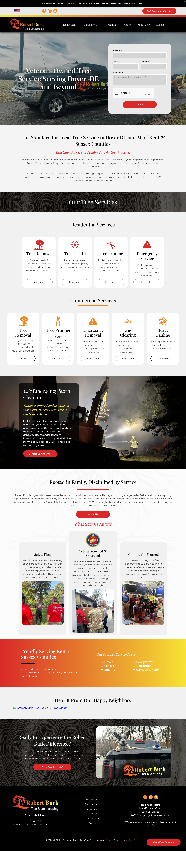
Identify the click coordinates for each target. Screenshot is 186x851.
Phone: (145, 61)
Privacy (109, 840)
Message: (118, 72)
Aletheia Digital (133, 840)
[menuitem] (70, 24)
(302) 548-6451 (35, 815)
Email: (116, 61)
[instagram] (50, 11)
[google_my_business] (55, 11)
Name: (116, 50)
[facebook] (44, 11)
